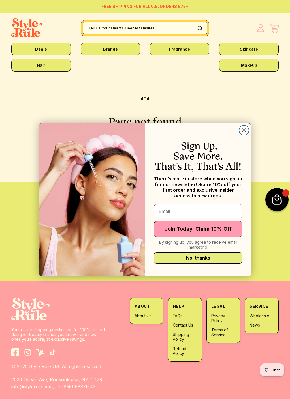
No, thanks (198, 258)
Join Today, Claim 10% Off (198, 229)
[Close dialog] (244, 130)
